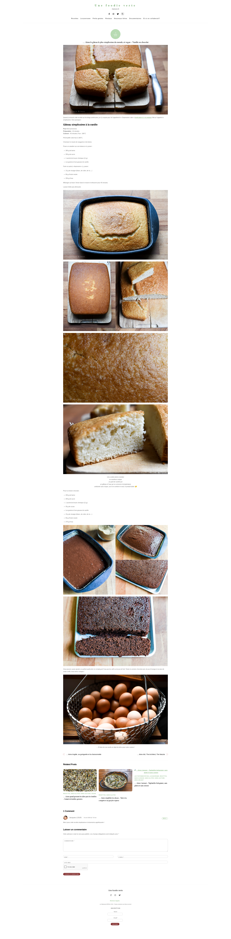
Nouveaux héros (120, 18)
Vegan (93, 793)
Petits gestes (98, 18)
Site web (67, 862)
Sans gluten (75, 793)
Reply (165, 818)
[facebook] (109, 13)
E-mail (121, 857)
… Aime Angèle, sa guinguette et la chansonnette (83, 754)
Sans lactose (86, 793)
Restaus (108, 18)
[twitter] (118, 13)
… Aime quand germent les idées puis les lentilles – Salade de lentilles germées (79, 797)
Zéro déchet (139, 780)
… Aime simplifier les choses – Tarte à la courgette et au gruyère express (113, 799)
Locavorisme (85, 18)
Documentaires (135, 18)
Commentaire (69, 841)
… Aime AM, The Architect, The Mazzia (151, 754)
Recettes (74, 18)
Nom (66, 857)
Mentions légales (115, 900)
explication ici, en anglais (143, 117)
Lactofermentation (141, 776)
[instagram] (113, 13)
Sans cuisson (139, 778)
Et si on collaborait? (151, 18)
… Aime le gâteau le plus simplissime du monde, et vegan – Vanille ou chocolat (115, 42)
